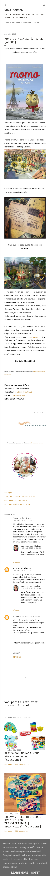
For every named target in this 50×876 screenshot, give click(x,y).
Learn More (19, 872)
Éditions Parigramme (13, 504)
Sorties (27, 22)
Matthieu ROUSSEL (23, 392)
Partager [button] (8, 493)
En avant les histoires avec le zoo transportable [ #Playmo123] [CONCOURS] (22, 821)
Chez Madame (13, 10)
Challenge (8, 501)
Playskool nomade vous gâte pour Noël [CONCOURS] (21, 756)
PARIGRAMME (19, 395)
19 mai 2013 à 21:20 (23, 520)
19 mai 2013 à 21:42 (23, 570)
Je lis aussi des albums (36, 443)
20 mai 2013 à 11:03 (31, 616)
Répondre (17, 563)
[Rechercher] (44, 4)
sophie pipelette (22, 568)
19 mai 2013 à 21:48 (31, 548)
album (17, 497)
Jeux (6, 22)
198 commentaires (22, 764)
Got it (35, 872)
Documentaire (21, 501)
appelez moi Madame (31, 546)
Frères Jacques (34, 337)
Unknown (17, 616)
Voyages (16, 22)
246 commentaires (22, 831)
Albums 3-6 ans (29, 497)
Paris (27, 504)
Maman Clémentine (22, 518)
